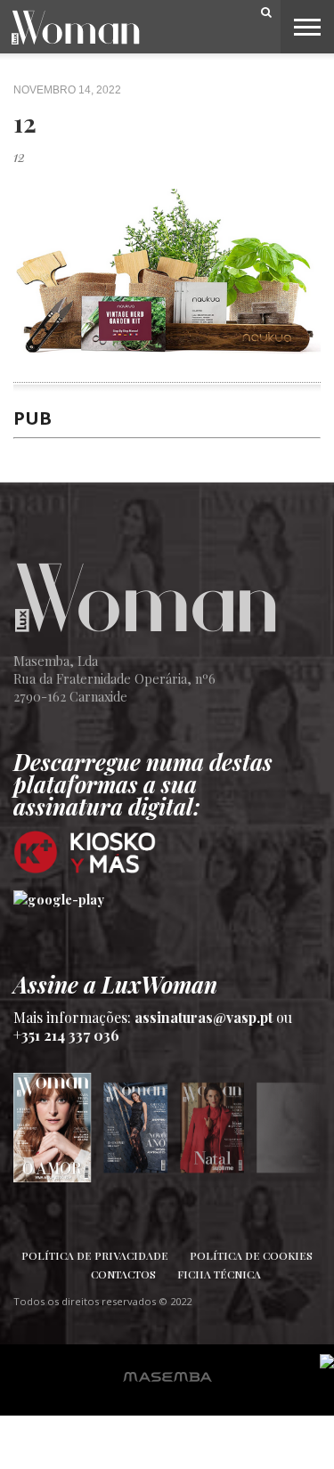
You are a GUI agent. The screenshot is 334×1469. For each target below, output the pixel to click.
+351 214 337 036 (66, 1035)
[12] (167, 372)
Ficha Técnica (219, 1274)
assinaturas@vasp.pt (203, 1017)
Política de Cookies (251, 1255)
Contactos (123, 1274)
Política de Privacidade (94, 1255)
